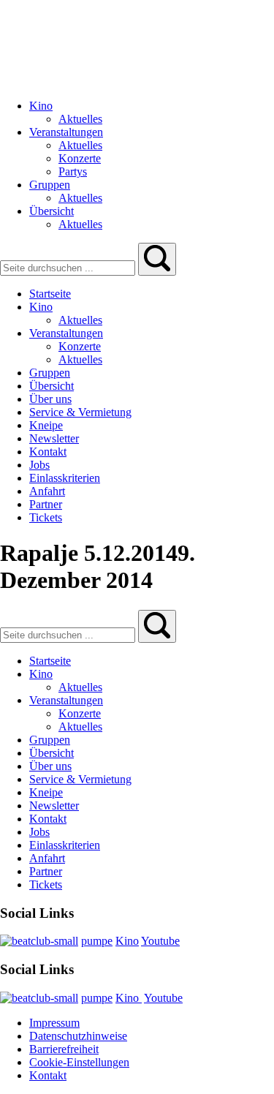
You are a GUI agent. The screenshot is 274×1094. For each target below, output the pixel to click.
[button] (157, 259)
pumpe (97, 941)
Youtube (160, 941)
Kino (127, 941)
